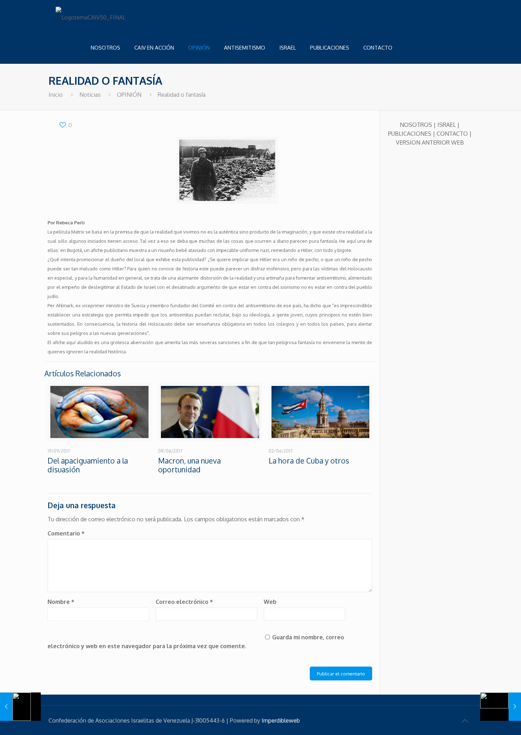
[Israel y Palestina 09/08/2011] (20, 706)
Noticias (90, 94)
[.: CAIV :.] (91, 16)
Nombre (60, 601)
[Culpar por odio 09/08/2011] (500, 706)
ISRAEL (446, 124)
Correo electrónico (184, 601)
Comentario (66, 533)
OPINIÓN (129, 94)
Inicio (56, 94)
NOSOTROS (416, 124)
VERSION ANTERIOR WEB (430, 142)
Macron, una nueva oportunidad (189, 465)
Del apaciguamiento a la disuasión (87, 465)
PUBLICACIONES (409, 133)
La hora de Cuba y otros (309, 460)
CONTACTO (452, 133)
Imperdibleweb (281, 720)
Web (270, 601)
